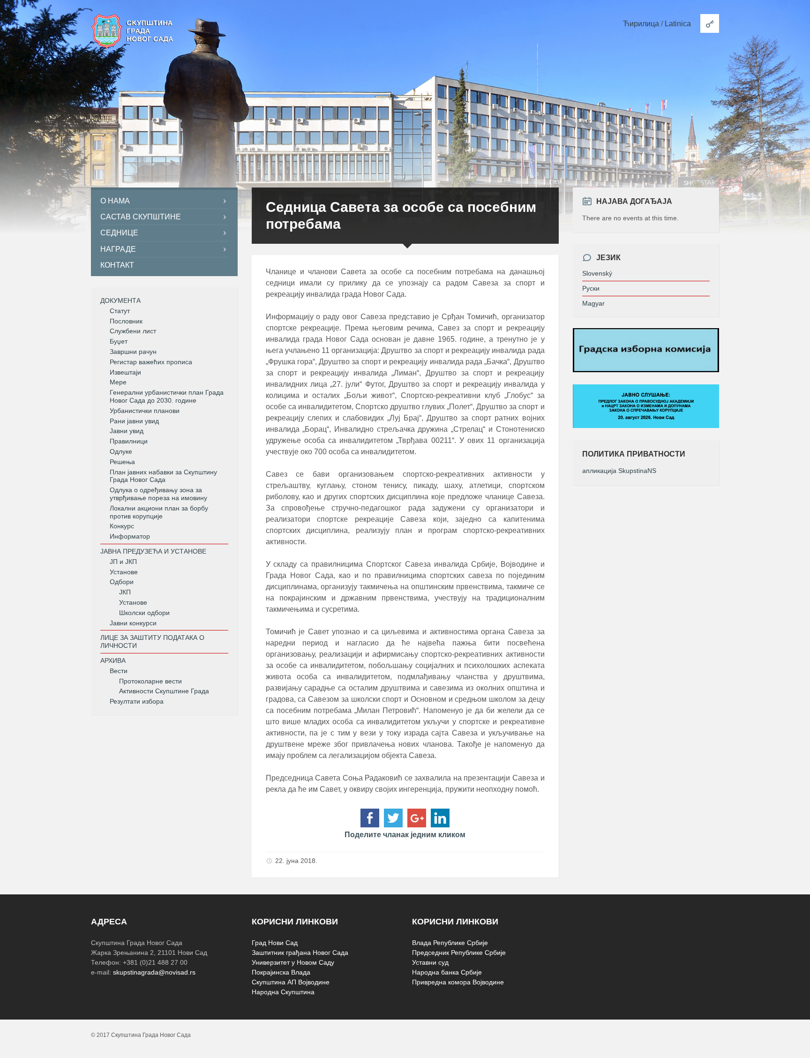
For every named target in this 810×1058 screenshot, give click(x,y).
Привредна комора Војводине (458, 982)
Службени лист (133, 331)
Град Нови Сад (275, 942)
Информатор (130, 536)
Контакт (117, 265)
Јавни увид (126, 431)
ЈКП (125, 592)
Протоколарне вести (150, 681)
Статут (120, 311)
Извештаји (125, 372)
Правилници (129, 441)
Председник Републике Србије (459, 952)
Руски (591, 288)
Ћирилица (641, 24)
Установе (124, 572)
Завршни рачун (133, 351)
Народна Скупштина (283, 992)
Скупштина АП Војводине (291, 982)
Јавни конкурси (133, 623)
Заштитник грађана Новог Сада (300, 952)
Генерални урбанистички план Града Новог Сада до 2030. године (167, 396)
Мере (118, 382)
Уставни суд (430, 962)
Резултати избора (137, 701)
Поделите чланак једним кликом (405, 835)
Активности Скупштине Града (164, 691)
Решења (122, 461)
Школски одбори (144, 612)
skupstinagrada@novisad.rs (154, 972)
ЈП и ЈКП (123, 561)
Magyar (593, 303)
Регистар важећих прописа (151, 362)
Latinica (678, 24)
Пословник (126, 321)
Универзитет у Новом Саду (293, 962)
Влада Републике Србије (450, 942)
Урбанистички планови (145, 410)
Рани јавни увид (134, 421)
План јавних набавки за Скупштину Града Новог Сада (163, 476)
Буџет (119, 341)
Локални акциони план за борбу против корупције (159, 512)
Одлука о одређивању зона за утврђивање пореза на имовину (158, 494)
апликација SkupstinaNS (619, 470)
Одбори (122, 581)
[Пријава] (709, 23)
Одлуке (121, 451)
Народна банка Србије (447, 972)
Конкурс (122, 526)
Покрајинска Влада (281, 972)
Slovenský (597, 273)
